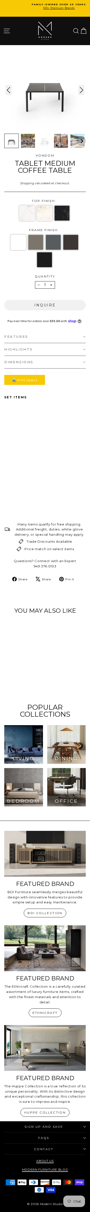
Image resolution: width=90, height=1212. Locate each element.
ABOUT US (45, 1161)
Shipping (27, 183)
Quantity (45, 276)
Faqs (43, 1138)
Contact (44, 1149)
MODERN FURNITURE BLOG (45, 1169)
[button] (11, 141)
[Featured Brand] (45, 853)
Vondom (45, 155)
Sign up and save (43, 1126)
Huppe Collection (45, 1112)
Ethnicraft (45, 1013)
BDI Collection (45, 913)
